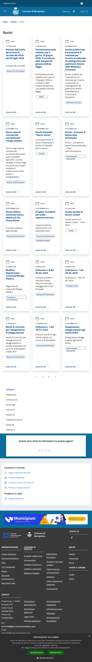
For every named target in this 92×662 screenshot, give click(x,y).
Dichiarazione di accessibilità (52, 619)
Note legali (50, 613)
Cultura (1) (10, 409)
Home (5, 21)
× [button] (89, 636)
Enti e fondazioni (8, 567)
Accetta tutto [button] (37, 653)
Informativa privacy (54, 609)
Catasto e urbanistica (32, 568)
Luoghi (72, 574)
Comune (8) (10, 404)
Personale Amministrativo (7, 577)
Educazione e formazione (51, 556)
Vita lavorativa (30, 560)
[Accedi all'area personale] (81, 3)
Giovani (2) (10, 414)
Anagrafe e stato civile (33, 556)
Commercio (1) (11, 399)
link (69, 648)
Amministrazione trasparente (53, 603)
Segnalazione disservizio (29, 611)
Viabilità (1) (10, 429)
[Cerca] (87, 11)
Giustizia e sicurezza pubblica (54, 563)
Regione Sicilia (9, 3)
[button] (45, 658)
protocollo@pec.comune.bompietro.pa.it (18, 626)
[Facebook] (72, 11)
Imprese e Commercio (32, 564)
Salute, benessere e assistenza (54, 583)
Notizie (72, 554)
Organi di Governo (8, 554)
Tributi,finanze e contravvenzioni (53, 571)
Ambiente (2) (11, 394)
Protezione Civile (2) (14, 419)
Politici (4, 571)
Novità (14, 21)
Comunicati (73, 558)
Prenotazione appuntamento (30, 603)
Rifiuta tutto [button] (55, 653)
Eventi (71, 578)
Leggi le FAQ (29, 616)
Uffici (3, 562)
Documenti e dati (8, 583)
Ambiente (50, 576)
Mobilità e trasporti (32, 573)
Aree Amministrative (9, 558)
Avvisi (13, 41)
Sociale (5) (10, 424)
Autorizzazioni (52, 588)
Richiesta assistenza (32, 620)
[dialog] (46, 648)
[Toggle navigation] (4, 11)
